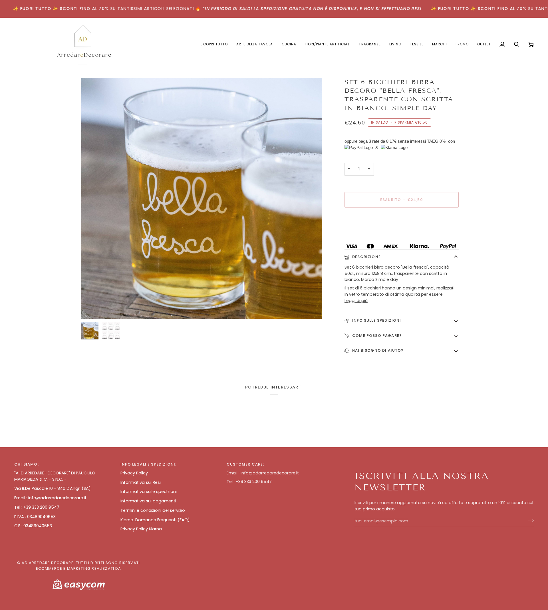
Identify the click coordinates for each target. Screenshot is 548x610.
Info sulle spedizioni (376, 320)
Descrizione (366, 256)
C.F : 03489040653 (33, 526)
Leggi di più (356, 300)
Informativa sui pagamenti (148, 501)
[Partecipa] (529, 520)
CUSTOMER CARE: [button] (245, 464)
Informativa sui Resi (140, 482)
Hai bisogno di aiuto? (377, 350)
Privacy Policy (134, 473)
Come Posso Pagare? (376, 335)
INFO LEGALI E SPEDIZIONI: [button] (148, 464)
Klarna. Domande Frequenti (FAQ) (155, 520)
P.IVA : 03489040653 (35, 517)
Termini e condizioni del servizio (152, 510)
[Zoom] (201, 198)
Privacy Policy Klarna (141, 529)
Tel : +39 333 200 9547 (36, 507)
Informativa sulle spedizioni (148, 491)
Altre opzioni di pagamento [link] (372, 234)
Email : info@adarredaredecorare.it (50, 498)
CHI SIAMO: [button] (26, 464)
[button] (254, 44)
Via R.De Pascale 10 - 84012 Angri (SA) (52, 488)
